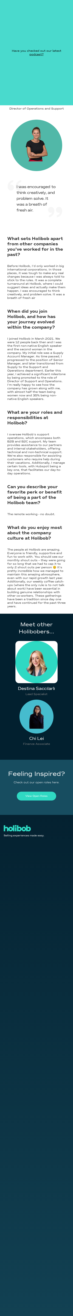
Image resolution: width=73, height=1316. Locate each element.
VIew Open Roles (36, 796)
